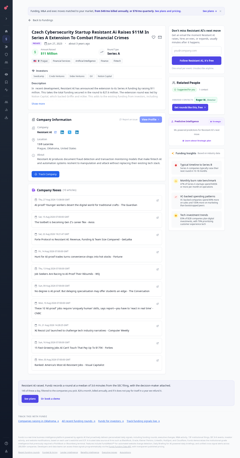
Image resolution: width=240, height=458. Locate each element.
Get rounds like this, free (188, 107)
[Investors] (6, 62)
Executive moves (109, 452)
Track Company (48, 174)
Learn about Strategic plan (198, 140)
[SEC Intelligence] (6, 54)
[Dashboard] (6, 31)
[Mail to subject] (160, 37)
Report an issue (130, 119)
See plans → (210, 11)
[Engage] (6, 102)
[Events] (6, 39)
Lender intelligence (69, 452)
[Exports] (6, 117)
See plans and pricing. (168, 11)
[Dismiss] (220, 11)
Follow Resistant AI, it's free (197, 60)
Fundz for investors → (111, 421)
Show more (38, 103)
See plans (30, 398)
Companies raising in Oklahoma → (38, 421)
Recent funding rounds (29, 452)
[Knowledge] (6, 443)
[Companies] (6, 46)
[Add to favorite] (153, 37)
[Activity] (6, 90)
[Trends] (6, 109)
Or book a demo (50, 398)
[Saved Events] (6, 82)
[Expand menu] (6, 18)
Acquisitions (125, 452)
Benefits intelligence (90, 452)
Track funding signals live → (143, 421)
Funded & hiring (49, 452)
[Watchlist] (6, 74)
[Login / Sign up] (6, 451)
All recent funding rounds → (78, 421)
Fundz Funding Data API (120, 446)
